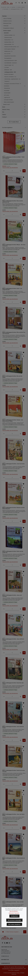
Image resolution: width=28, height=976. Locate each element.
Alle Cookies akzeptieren (14, 924)
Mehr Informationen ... (14, 911)
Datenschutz (11, 913)
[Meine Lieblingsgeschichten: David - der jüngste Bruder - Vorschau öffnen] (23, 268)
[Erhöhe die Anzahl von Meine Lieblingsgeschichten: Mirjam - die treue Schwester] (20, 258)
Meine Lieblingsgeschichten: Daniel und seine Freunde (13, 771)
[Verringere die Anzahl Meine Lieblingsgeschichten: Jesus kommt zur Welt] (3, 871)
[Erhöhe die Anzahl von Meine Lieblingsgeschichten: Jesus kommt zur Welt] (20, 871)
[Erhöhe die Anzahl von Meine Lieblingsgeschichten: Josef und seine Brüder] (20, 477)
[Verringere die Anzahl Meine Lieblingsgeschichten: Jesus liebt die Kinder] (3, 740)
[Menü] (16, 2)
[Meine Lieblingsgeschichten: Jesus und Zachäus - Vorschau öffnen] (23, 575)
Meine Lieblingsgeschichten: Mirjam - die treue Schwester (13, 245)
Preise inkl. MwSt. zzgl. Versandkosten (10, 167)
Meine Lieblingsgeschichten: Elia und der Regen (12, 376)
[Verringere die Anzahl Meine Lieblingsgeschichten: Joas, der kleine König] (3, 828)
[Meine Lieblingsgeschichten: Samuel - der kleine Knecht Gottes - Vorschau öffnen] (23, 400)
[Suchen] (19, 2)
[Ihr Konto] (22, 2)
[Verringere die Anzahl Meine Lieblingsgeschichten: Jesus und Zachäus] (3, 608)
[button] (25, 16)
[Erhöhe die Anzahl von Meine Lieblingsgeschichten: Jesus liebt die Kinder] (20, 740)
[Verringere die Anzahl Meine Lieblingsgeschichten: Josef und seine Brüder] (3, 477)
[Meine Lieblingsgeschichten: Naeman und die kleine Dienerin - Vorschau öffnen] (23, 487)
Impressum (17, 913)
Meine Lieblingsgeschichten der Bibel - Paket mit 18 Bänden (13, 157)
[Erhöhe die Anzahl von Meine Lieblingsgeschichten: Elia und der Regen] (20, 389)
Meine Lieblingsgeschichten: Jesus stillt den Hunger (13, 639)
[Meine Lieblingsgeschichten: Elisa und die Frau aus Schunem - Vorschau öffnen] (23, 312)
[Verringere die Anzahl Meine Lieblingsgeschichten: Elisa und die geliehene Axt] (3, 214)
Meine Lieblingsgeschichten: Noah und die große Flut (12, 552)
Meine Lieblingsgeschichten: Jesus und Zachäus (12, 596)
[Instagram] (9, 943)
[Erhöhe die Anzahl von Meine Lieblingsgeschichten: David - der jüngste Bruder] (20, 302)
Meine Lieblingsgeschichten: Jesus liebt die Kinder (13, 727)
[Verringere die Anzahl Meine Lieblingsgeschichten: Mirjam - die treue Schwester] (3, 258)
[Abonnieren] (24, 931)
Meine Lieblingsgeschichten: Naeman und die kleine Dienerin (13, 508)
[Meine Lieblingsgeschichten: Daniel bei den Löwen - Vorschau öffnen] (23, 662)
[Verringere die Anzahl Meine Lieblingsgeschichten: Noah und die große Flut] (3, 565)
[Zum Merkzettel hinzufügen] (23, 136)
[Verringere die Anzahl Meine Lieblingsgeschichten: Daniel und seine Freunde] (3, 784)
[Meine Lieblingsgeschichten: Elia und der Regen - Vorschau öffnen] (23, 356)
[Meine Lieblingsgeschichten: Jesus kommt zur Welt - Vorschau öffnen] (23, 838)
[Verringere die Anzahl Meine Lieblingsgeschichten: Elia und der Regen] (3, 389)
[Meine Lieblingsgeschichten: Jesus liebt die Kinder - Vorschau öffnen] (23, 706)
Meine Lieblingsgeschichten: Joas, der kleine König (13, 815)
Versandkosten (5, 968)
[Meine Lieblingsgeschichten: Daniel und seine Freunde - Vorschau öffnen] (23, 750)
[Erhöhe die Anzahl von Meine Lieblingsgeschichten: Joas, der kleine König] (20, 828)
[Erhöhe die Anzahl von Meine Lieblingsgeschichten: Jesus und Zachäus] (20, 608)
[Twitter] (5, 943)
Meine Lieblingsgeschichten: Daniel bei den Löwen (13, 683)
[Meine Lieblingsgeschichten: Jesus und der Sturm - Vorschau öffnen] (23, 882)
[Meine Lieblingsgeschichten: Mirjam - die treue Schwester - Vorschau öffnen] (23, 224)
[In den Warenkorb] (24, 170)
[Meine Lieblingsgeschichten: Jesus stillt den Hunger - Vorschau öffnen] (23, 619)
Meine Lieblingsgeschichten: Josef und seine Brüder (13, 464)
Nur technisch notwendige (14, 920)
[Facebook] (2, 943)
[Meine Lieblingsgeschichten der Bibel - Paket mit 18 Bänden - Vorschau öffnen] (23, 139)
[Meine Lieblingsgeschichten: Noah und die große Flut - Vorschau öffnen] (23, 531)
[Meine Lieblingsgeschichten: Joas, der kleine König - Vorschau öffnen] (23, 794)
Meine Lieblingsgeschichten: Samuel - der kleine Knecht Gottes (12, 420)
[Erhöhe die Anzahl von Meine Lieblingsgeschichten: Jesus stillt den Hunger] (20, 652)
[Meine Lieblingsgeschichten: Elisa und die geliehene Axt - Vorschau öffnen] (23, 181)
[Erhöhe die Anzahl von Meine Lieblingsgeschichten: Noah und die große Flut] (20, 565)
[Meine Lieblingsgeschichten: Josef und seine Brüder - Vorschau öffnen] (23, 443)
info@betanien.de (5, 956)
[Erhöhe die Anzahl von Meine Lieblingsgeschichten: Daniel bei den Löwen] (20, 696)
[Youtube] (7, 943)
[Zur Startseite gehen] (7, 2)
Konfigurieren (14, 916)
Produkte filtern (15, 121)
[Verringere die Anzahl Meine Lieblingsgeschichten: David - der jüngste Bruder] (3, 302)
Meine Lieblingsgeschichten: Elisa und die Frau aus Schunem (13, 333)
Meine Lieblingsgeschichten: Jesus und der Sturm (13, 902)
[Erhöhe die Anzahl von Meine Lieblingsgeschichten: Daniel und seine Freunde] (20, 784)
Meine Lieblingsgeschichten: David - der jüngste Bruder (12, 289)
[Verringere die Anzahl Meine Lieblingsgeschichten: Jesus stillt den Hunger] (3, 652)
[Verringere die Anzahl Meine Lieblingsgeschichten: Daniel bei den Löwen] (3, 696)
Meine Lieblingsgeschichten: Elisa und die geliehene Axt (12, 201)
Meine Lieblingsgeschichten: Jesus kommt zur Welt (13, 858)
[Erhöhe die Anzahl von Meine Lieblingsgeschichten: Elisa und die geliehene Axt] (20, 214)
